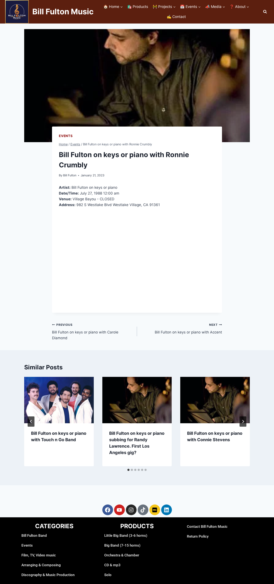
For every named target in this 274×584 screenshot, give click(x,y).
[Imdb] (154, 509)
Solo (108, 575)
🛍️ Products (137, 6)
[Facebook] (107, 509)
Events (66, 136)
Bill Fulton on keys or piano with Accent (188, 328)
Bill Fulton (69, 175)
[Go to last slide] (31, 421)
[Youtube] (119, 509)
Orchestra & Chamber (121, 555)
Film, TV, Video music (38, 555)
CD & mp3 (112, 565)
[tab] (128, 470)
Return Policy (197, 536)
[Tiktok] (143, 509)
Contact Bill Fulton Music (207, 526)
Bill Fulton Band (34, 535)
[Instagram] (131, 509)
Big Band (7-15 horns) (122, 545)
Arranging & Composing (41, 565)
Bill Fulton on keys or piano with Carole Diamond (85, 331)
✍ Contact (176, 17)
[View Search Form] (265, 12)
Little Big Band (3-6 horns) (125, 535)
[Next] (243, 421)
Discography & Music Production (48, 575)
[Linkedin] (166, 509)
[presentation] (59, 400)
